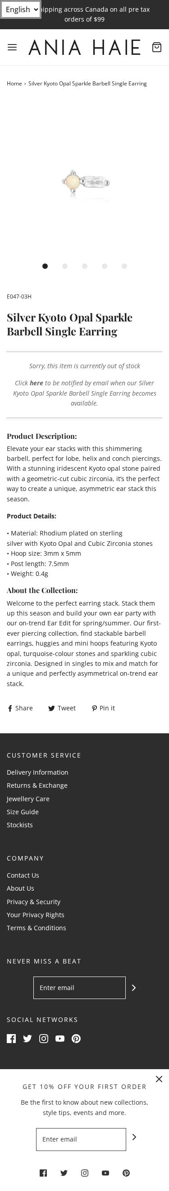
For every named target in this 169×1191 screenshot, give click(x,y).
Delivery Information (38, 772)
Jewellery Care (28, 798)
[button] (84, 178)
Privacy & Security (33, 901)
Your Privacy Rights (35, 914)
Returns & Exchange (37, 785)
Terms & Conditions (36, 927)
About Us (20, 888)
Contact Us (23, 875)
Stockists (20, 825)
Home (14, 83)
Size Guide (23, 811)
